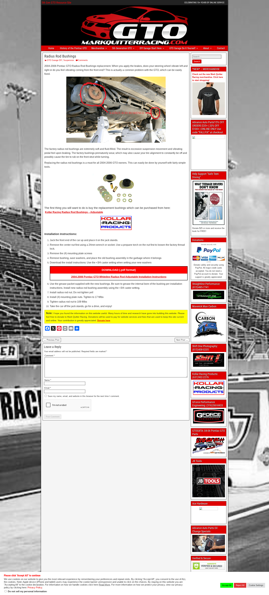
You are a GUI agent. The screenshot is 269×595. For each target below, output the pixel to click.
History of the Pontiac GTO (73, 48)
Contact (221, 48)
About (206, 48)
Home (51, 48)
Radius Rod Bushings (60, 56)
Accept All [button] (226, 585)
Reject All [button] (240, 585)
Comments (83, 60)
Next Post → (182, 340)
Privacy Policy (35, 587)
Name (47, 380)
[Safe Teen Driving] (208, 203)
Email (47, 388)
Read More (104, 585)
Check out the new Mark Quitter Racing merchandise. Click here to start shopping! (207, 77)
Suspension (68, 60)
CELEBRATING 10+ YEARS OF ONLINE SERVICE (204, 2)
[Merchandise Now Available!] (208, 98)
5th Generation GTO (122, 48)
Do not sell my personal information (27, 591)
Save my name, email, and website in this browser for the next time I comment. (84, 396)
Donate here (103, 320)
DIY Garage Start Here (151, 48)
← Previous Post (51, 340)
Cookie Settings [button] (256, 585)
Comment (50, 355)
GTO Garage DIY (54, 60)
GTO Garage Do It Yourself (182, 48)
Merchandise (97, 48)
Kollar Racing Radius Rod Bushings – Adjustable (74, 212)
